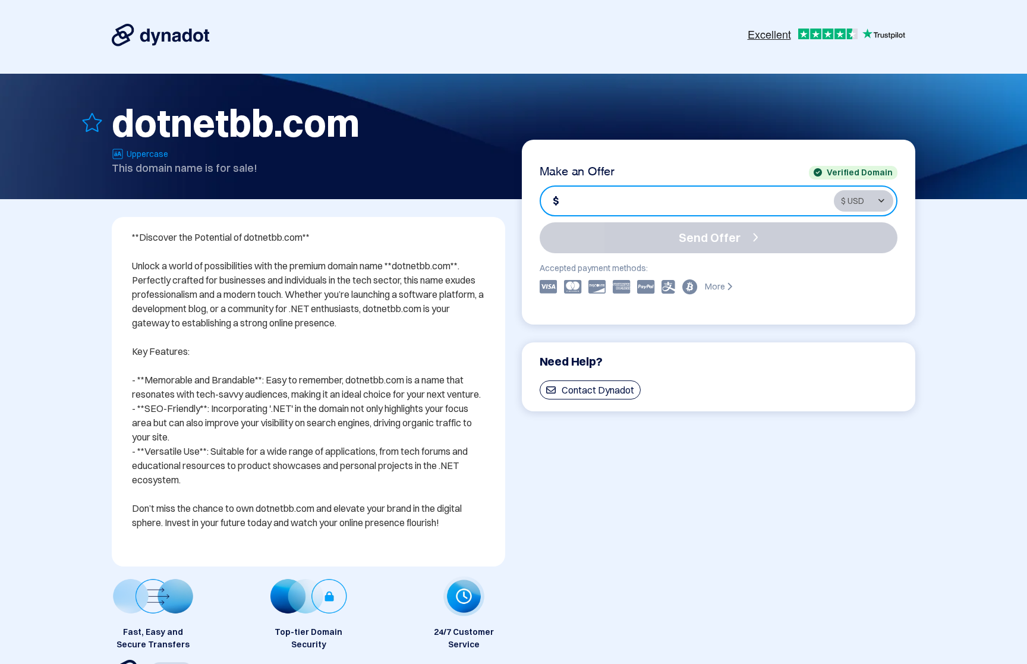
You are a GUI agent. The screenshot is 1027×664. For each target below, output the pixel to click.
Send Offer (710, 237)
